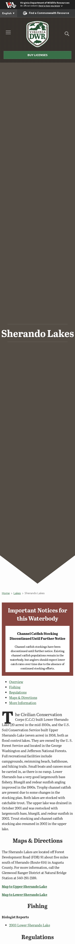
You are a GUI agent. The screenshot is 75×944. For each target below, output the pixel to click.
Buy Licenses (37, 55)
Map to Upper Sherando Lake (24, 886)
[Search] (67, 35)
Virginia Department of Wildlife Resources (45, 2)
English (8, 13)
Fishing (14, 687)
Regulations (18, 692)
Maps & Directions (23, 697)
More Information (22, 702)
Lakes (17, 593)
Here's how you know (49, 6)
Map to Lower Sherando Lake (24, 894)
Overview (16, 681)
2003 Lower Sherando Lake (29, 925)
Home (6, 593)
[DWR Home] (37, 34)
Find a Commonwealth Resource (49, 13)
